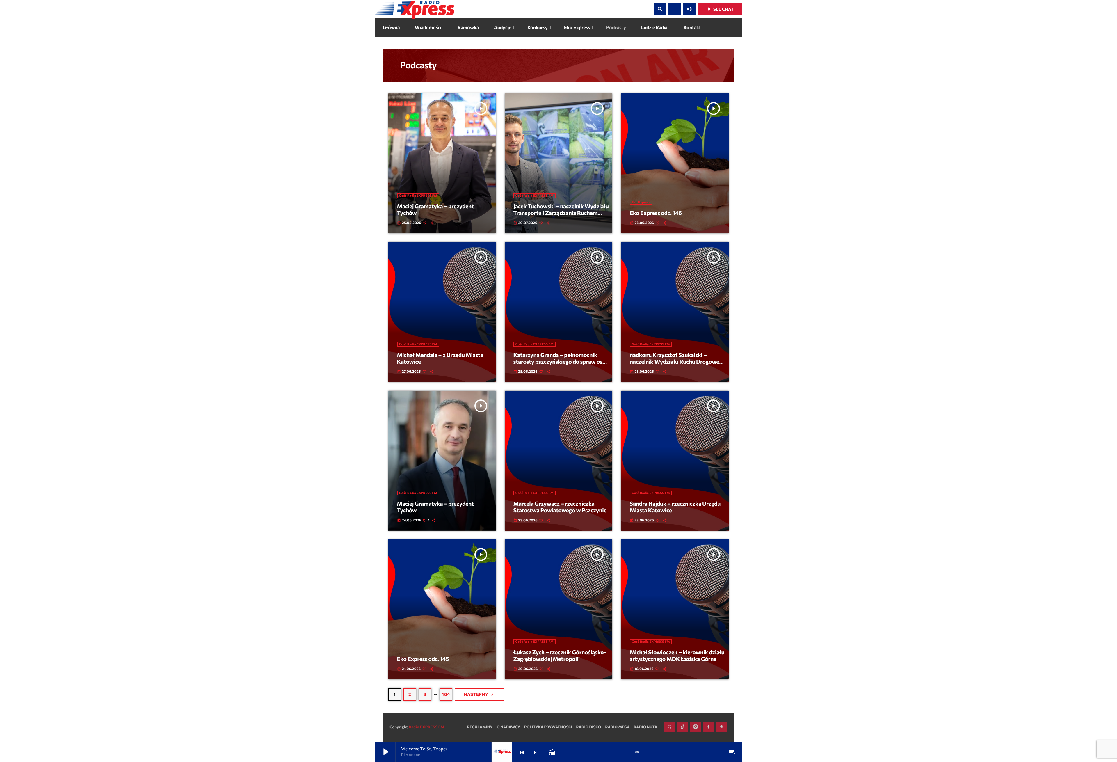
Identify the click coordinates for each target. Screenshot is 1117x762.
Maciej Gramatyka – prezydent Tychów (435, 210)
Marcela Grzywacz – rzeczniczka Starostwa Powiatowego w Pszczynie (560, 507)
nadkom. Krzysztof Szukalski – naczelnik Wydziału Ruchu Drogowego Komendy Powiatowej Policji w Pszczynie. (677, 365)
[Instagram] (695, 727)
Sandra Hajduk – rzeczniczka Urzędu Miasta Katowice (675, 507)
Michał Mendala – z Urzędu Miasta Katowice (440, 358)
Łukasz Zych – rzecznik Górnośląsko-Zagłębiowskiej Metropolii (559, 656)
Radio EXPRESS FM (426, 726)
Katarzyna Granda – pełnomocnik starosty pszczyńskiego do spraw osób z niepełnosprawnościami (561, 361)
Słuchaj (719, 9)
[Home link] (414, 9)
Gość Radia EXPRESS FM (418, 196)
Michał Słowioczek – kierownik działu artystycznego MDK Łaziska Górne (677, 656)
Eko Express (641, 202)
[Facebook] (708, 727)
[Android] (721, 727)
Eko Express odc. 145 (423, 659)
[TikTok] (682, 727)
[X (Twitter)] (669, 727)
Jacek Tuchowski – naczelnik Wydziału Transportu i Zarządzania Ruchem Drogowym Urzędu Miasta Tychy (561, 213)
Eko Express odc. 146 (656, 212)
